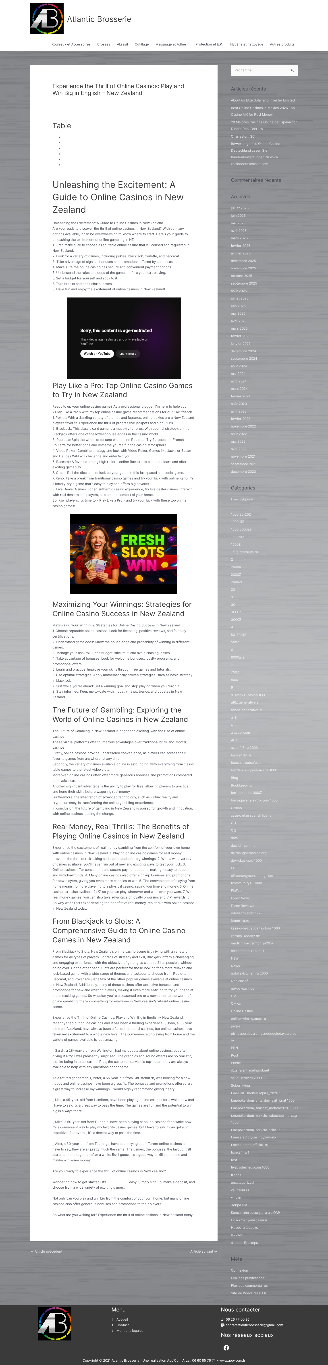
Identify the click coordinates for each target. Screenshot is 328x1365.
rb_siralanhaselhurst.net (250, 1070)
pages (236, 1026)
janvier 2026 (241, 253)
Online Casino (242, 1011)
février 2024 (241, 396)
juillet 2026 (240, 208)
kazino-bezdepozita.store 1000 (255, 928)
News (235, 966)
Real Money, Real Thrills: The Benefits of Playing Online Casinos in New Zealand (125, 159)
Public (236, 1063)
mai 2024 (238, 374)
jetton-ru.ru (240, 921)
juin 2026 (238, 215)
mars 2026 (239, 238)
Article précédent (46, 1251)
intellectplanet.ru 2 (246, 913)
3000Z (236, 612)
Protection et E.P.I (209, 44)
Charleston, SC (243, 136)
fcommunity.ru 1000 (246, 883)
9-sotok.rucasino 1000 (248, 695)
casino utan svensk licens (251, 815)
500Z (235, 642)
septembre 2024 (244, 358)
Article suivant (203, 1251)
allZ (234, 717)
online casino (117, 1182)
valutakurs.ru (241, 1190)
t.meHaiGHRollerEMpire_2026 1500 (258, 1093)
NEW (235, 958)
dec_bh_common (244, 845)
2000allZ (238, 567)
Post (234, 1055)
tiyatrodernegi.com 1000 (250, 1167)
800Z (235, 680)
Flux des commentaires (249, 1285)
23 (233, 589)
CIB (234, 830)
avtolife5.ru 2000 (244, 747)
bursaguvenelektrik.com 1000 (254, 800)
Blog (234, 778)
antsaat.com (240, 732)
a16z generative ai (245, 702)
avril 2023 (239, 411)
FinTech (237, 890)
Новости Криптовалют (249, 1220)
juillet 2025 (240, 298)
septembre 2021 (244, 464)
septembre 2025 (244, 283)
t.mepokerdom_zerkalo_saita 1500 (257, 1130)
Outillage (142, 44)
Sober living (240, 1085)
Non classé (63, 101)
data (234, 838)
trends (236, 1175)
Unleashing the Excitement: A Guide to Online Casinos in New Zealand (117, 137)
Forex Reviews (242, 906)
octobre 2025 (241, 276)
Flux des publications (247, 1278)
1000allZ (237, 522)
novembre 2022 (243, 426)
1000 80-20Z (241, 514)
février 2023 (241, 419)
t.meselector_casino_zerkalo (253, 1137)
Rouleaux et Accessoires (71, 44)
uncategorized (242, 1182)
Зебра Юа (239, 1205)
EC (233, 868)
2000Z (236, 574)
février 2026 (240, 246)
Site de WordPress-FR (248, 1293)
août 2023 (239, 404)
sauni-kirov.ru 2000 (246, 1078)
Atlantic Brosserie (99, 19)
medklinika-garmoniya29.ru (252, 943)
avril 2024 (239, 381)
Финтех (237, 1235)
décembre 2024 (243, 351)
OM (233, 996)
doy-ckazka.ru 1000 (246, 860)
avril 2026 (239, 231)
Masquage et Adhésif (172, 44)
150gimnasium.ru (244, 552)
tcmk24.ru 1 (240, 1152)
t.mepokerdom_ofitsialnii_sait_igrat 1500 (263, 1100)
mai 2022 (238, 441)
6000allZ (238, 657)
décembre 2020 (243, 471)
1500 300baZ (241, 529)
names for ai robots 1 (247, 951)
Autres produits (282, 44)
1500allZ (237, 537)
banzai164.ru (241, 755)
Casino (236, 808)
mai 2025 (238, 313)
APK (234, 740)
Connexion (239, 1270)
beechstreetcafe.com (247, 762)
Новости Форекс (244, 1227)
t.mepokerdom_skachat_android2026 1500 (264, 1108)
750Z (235, 672)
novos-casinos (242, 988)
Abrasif (122, 44)
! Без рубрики (242, 499)
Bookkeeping (241, 785)
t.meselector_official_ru (249, 1145)
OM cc (236, 1003)
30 (233, 605)
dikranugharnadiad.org (249, 853)
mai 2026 (238, 223)
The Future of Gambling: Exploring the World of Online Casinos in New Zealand (124, 154)
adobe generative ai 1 (248, 710)
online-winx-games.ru (248, 1018)
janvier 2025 (241, 343)
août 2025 (239, 291)
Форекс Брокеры (245, 1243)
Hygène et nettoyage (246, 44)
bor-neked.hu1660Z (246, 793)
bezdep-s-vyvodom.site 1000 (254, 770)
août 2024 (239, 366)
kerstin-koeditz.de (245, 936)
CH (233, 823)
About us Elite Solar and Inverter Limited (263, 100)
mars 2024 (239, 388)
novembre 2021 (243, 456)
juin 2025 (238, 306)
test (234, 1160)
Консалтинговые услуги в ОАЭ (255, 1212)
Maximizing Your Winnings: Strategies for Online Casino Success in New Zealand (126, 148)
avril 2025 (239, 321)
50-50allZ (238, 635)
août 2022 (239, 434)
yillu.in (236, 1197)
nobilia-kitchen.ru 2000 (249, 973)
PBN (234, 1048)
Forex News (240, 898)
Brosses (103, 44)
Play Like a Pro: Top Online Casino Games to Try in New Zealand (113, 143)
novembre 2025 (243, 268)
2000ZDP (238, 582)
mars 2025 (239, 328)
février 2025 (240, 336)
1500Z (236, 544)
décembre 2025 (243, 261)
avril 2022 (239, 449)
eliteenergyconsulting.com (252, 876)
